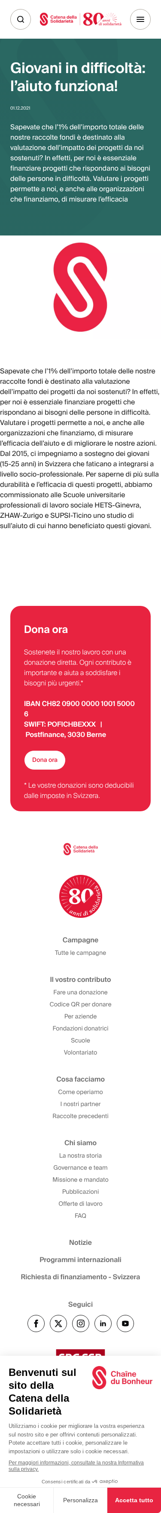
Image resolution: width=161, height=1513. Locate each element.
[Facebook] (36, 1323)
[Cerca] (20, 19)
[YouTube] (125, 1323)
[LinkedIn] (103, 1323)
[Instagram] (80, 1323)
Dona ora (45, 760)
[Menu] (140, 19)
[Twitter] (58, 1323)
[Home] (81, 19)
